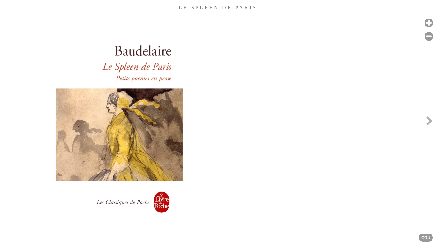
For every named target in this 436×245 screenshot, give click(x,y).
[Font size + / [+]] (429, 23)
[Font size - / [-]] (429, 36)
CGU (425, 238)
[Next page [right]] (429, 122)
